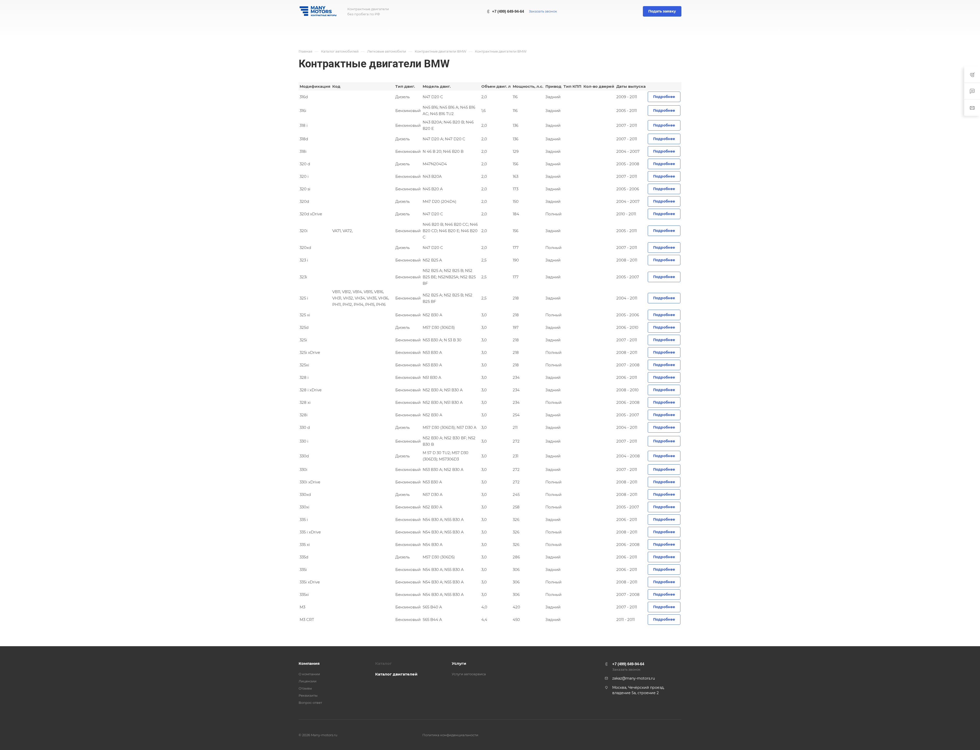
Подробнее (664, 96)
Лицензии (307, 681)
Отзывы (305, 688)
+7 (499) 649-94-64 (508, 11)
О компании (309, 674)
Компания (309, 663)
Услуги (459, 663)
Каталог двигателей (396, 674)
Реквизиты (308, 695)
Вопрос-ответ (310, 703)
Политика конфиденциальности (450, 735)
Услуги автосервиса (469, 674)
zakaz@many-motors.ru (633, 678)
